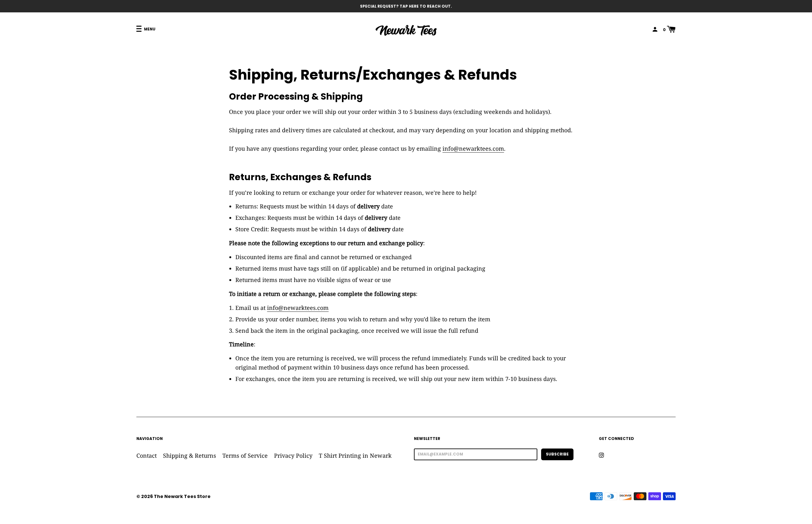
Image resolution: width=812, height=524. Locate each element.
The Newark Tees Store (182, 496)
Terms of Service (245, 455)
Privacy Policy (293, 455)
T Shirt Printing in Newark (355, 455)
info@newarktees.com (473, 148)
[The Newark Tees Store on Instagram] (601, 454)
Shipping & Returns (189, 455)
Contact (146, 455)
